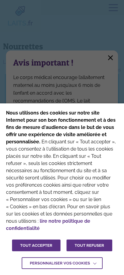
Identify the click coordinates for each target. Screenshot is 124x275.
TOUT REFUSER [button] (89, 245)
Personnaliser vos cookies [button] (60, 263)
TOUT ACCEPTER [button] (36, 245)
